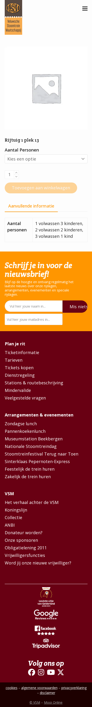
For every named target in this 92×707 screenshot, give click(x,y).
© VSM (34, 702)
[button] (85, 9)
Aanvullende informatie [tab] (31, 206)
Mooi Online (53, 702)
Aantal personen (22, 150)
